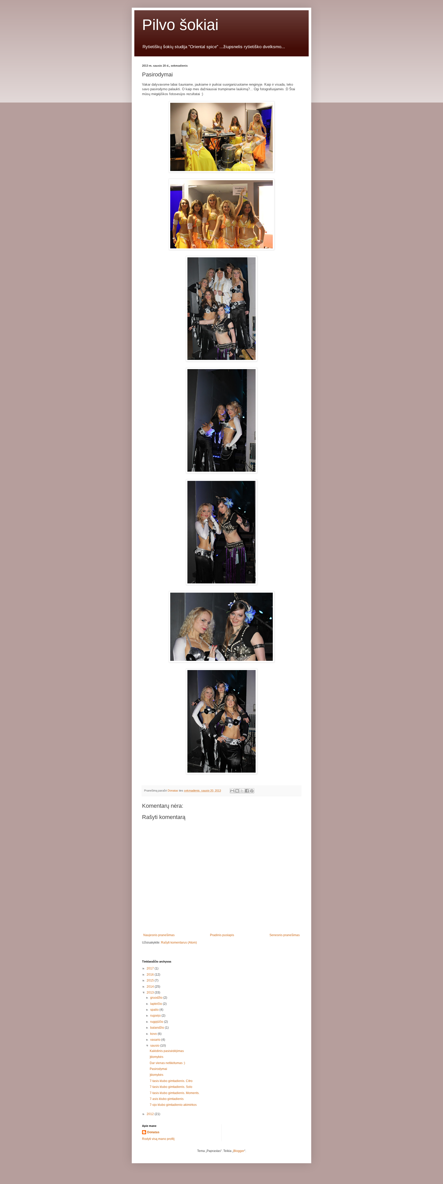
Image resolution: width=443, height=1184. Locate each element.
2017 (151, 968)
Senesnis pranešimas (284, 935)
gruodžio (156, 997)
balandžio (157, 1027)
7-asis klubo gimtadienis (167, 1099)
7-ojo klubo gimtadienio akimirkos (173, 1105)
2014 (151, 986)
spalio (154, 1009)
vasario (155, 1039)
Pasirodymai (158, 1069)
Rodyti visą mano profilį (158, 1139)
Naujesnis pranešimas (159, 935)
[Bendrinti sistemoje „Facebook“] (246, 790)
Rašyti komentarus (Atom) (179, 942)
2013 (151, 992)
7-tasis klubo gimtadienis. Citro (171, 1081)
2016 (151, 974)
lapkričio (156, 1004)
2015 (151, 980)
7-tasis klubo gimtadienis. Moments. (174, 1093)
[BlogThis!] (237, 790)
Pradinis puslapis (222, 935)
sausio (155, 1045)
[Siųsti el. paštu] (232, 790)
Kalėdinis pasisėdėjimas (167, 1051)
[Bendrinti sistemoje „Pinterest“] (251, 790)
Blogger (238, 1151)
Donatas (153, 1132)
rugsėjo (156, 1015)
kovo (154, 1034)
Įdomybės (156, 1057)
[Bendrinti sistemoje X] (242, 790)
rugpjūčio (157, 1022)
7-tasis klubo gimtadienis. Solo (171, 1087)
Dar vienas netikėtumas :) (167, 1063)
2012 (151, 1114)
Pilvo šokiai (180, 24)
